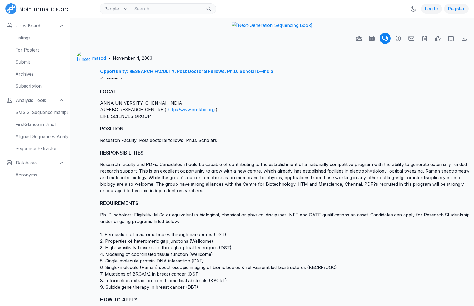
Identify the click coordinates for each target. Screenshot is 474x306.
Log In (431, 9)
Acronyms (26, 175)
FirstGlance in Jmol (35, 124)
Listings (22, 38)
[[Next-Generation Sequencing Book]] (272, 25)
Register (456, 9)
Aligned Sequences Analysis (41, 136)
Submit (22, 62)
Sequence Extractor (36, 148)
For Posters (27, 50)
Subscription (28, 86)
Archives (24, 74)
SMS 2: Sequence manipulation (41, 112)
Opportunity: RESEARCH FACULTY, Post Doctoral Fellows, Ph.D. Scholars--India (186, 71)
